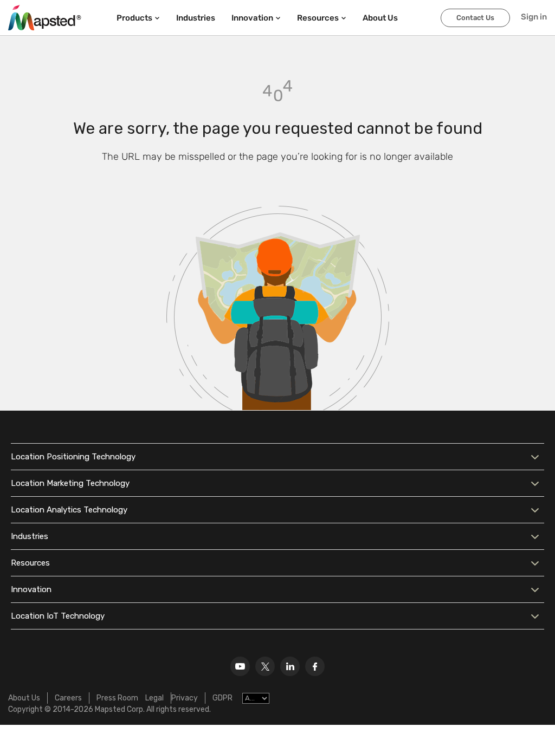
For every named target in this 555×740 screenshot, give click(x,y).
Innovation (31, 589)
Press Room (117, 698)
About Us (24, 698)
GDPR (222, 698)
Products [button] (134, 18)
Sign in (534, 17)
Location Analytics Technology (69, 510)
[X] (265, 666)
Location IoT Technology (58, 616)
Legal (154, 698)
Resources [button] (318, 18)
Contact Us (475, 18)
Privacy (184, 698)
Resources (30, 563)
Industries (195, 18)
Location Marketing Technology (70, 483)
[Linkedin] (290, 666)
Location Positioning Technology (73, 457)
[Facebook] (315, 666)
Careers (68, 698)
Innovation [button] (252, 18)
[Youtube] (240, 666)
